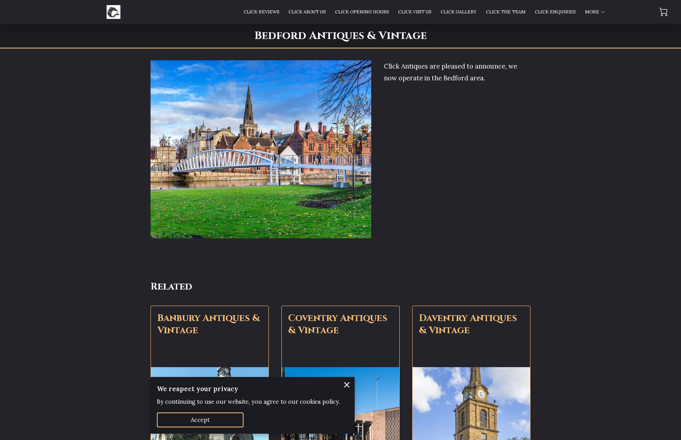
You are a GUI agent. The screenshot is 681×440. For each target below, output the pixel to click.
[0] (663, 12)
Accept (200, 419)
